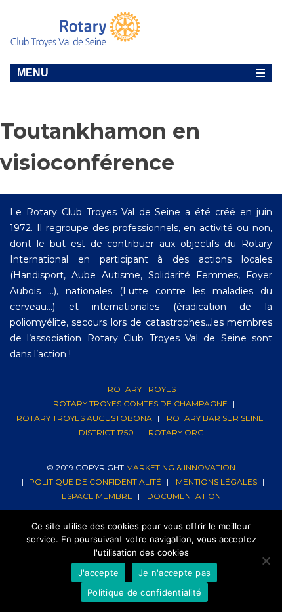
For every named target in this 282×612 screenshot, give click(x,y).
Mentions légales (216, 482)
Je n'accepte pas (174, 572)
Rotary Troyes (142, 389)
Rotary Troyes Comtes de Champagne (140, 403)
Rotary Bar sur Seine (215, 418)
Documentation (184, 496)
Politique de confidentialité (95, 482)
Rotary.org (176, 432)
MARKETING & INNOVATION (180, 467)
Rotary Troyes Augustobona (84, 418)
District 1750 (106, 432)
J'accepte (98, 572)
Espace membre (97, 496)
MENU (33, 72)
